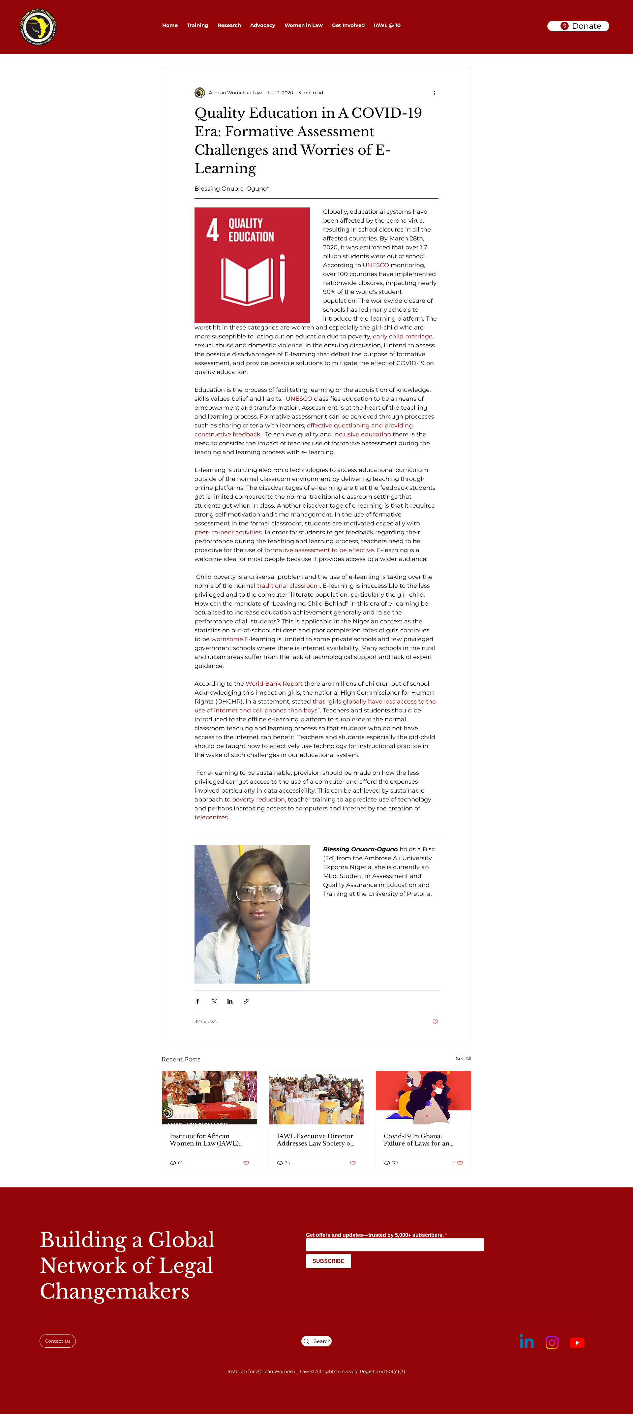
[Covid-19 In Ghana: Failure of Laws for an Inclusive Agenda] (423, 1097)
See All (463, 1058)
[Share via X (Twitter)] (214, 1001)
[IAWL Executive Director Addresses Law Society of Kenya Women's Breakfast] (316, 1097)
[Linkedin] (526, 1342)
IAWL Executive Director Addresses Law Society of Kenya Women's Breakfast (316, 1140)
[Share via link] (246, 1001)
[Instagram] (552, 1342)
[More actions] (434, 93)
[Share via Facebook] (198, 1001)
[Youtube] (577, 1342)
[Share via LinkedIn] (230, 1001)
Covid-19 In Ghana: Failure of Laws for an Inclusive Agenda (416, 1140)
